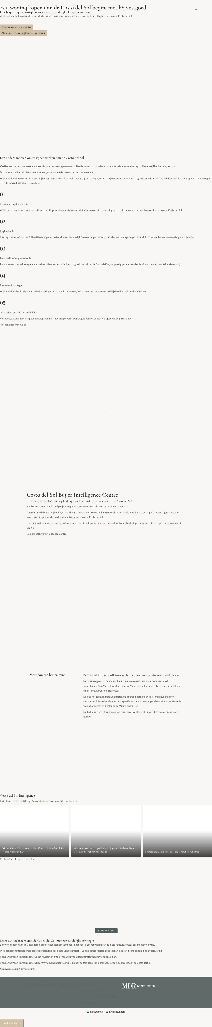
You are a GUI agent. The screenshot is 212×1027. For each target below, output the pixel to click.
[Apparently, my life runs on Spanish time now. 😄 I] (133, 895)
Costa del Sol (152, 8)
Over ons (169, 8)
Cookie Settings (11, 1023)
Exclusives (109, 8)
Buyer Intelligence (129, 8)
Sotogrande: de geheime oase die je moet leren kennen (172, 851)
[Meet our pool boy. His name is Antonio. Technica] (26, 895)
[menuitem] (206, 9)
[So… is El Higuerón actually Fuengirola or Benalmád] (186, 895)
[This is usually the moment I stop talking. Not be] (79, 897)
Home (95, 8)
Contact (186, 8)
